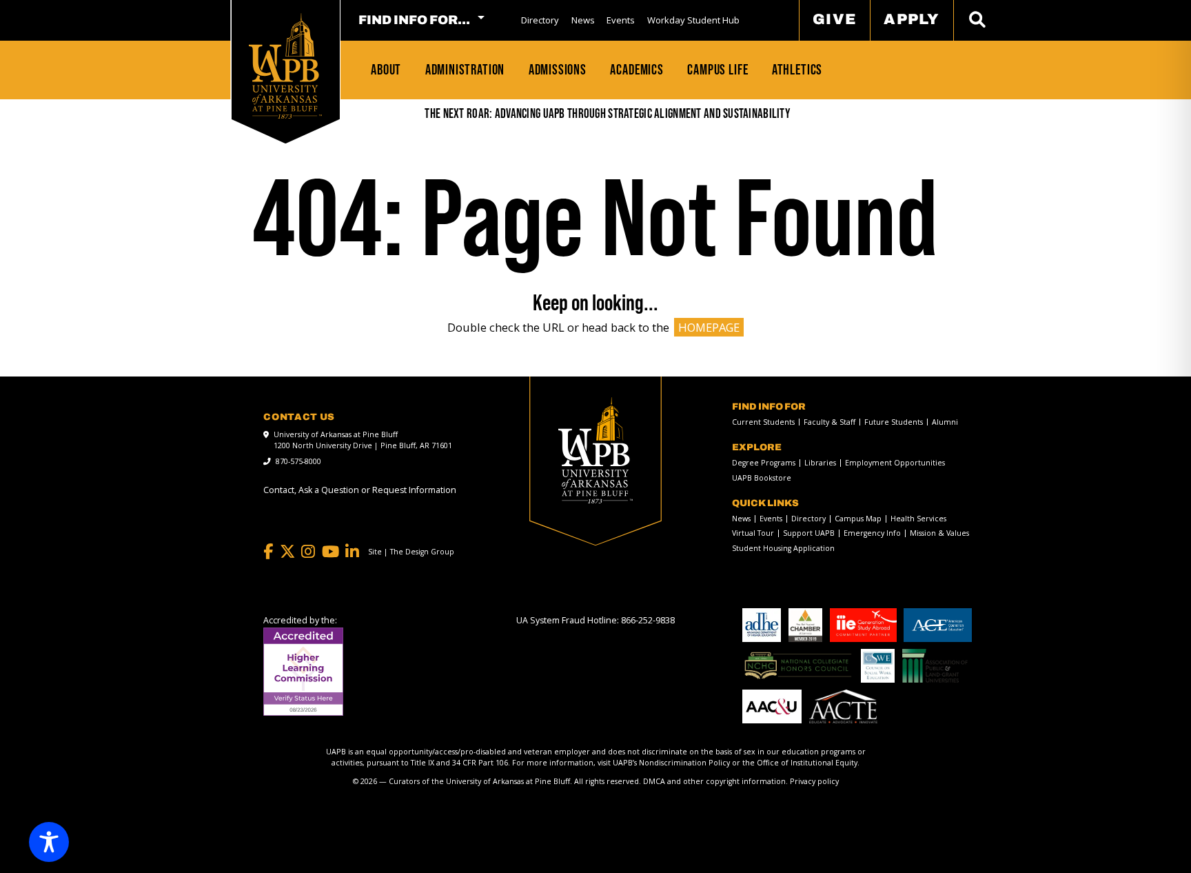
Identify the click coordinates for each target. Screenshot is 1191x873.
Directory (540, 20)
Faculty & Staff (829, 422)
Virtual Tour (753, 533)
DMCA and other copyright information (714, 781)
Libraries (820, 463)
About (386, 69)
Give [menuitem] (834, 19)
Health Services (918, 519)
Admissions (558, 69)
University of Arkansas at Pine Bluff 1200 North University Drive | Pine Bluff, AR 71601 (363, 440)
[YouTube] (330, 551)
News (583, 20)
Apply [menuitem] (911, 19)
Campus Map (858, 519)
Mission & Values (939, 533)
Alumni (945, 422)
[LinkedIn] (352, 551)
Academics (636, 69)
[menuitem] (540, 20)
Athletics (797, 69)
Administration (465, 69)
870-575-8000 (298, 461)
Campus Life (717, 69)
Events (621, 20)
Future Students (893, 422)
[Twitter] (287, 551)
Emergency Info (872, 533)
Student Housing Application (783, 548)
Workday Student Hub (693, 20)
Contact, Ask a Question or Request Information (359, 490)
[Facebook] (268, 551)
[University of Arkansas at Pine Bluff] (286, 66)
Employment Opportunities (895, 463)
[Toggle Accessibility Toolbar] (49, 842)
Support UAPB (809, 533)
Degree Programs (763, 463)
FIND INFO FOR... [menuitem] (414, 20)
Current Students (763, 422)
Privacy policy (814, 781)
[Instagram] (308, 551)
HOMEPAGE (709, 327)
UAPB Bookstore (761, 478)
